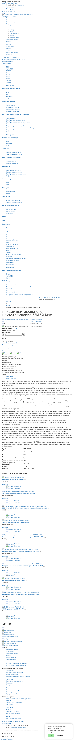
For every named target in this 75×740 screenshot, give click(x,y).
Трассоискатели (11, 161)
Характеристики (11, 378)
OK (51, 735)
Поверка (13, 30)
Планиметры (10, 262)
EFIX (7, 94)
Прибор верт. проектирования (16, 174)
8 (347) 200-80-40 (8, 59)
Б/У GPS (9, 289)
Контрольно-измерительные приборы (18, 676)
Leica (8, 73)
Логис (8, 193)
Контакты (9, 41)
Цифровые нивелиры (13, 176)
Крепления (9, 256)
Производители (11, 657)
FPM (15, 328)
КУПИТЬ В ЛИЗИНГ (8, 12)
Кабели (8, 250)
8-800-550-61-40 (7, 721)
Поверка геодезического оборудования (18, 699)
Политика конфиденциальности (16, 663)
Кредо (8, 278)
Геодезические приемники (14, 672)
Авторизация (10, 7)
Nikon (8, 79)
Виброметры (10, 132)
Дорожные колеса (12, 241)
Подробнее (60, 735)
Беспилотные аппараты (13, 690)
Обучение (22, 353)
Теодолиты (9, 679)
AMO (7, 185)
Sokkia (8, 75)
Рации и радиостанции (13, 254)
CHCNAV (9, 71)
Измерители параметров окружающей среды (20, 128)
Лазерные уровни (11, 685)
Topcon (8, 81)
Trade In (12, 36)
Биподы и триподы (12, 245)
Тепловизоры (10, 118)
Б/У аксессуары (11, 291)
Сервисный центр (12, 39)
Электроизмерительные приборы (17, 124)
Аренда (8, 709)
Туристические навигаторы (14, 228)
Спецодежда (10, 264)
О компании (10, 20)
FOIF (7, 67)
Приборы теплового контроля (15, 120)
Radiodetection (11, 192)
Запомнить (17, 486)
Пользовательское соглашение (16, 665)
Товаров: (10, 16)
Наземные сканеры (12, 111)
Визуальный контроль (13, 130)
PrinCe (8, 92)
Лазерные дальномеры (13, 200)
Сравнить (16, 488)
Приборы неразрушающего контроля (18, 122)
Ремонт (12, 28)
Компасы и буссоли (12, 260)
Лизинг (12, 32)
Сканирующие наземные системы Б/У (18, 287)
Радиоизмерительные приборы (16, 126)
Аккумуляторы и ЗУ (12, 248)
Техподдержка (14, 37)
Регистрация (10, 9)
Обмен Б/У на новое (12, 711)
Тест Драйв (9, 707)
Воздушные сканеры (12, 107)
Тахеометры (10, 670)
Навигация (9, 692)
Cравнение (21, 5)
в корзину (5, 484)
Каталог (8, 48)
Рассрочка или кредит (13, 713)
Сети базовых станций (17, 26)
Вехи (7, 243)
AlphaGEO (9, 69)
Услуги (8, 24)
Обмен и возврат (11, 659)
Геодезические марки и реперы (16, 258)
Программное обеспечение (15, 694)
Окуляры (9, 252)
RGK (7, 183)
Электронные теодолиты (14, 154)
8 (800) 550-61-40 (19, 59)
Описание (9, 376)
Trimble (8, 83)
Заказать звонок (7, 61)
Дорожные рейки (11, 239)
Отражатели (10, 246)
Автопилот (9, 213)
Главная (9, 18)
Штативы (9, 235)
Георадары (9, 688)
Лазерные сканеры (12, 674)
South (8, 77)
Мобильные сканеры (13, 109)
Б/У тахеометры (11, 293)
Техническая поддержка (14, 702)
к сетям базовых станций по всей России (11, 347)
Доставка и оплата (12, 650)
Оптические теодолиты (13, 152)
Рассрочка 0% (14, 34)
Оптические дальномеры (14, 202)
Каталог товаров (11, 22)
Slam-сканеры (10, 105)
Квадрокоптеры (11, 209)
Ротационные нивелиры (14, 172)
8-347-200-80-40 (18, 721)
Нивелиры (9, 683)
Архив (8, 305)
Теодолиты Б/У (11, 285)
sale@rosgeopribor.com (9, 3)
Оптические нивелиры (13, 170)
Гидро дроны (10, 211)
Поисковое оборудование (14, 681)
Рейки (8, 237)
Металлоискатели (12, 163)
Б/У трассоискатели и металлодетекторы (19, 295)
